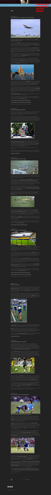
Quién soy (26, 5)
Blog (30, 5)
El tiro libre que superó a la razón (18, 158)
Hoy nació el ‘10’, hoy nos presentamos (20, 394)
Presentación (9, 5)
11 (27, 479)
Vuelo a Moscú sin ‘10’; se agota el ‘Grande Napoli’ (22, 17)
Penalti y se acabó (15, 284)
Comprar (22, 5)
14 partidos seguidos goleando (18, 109)
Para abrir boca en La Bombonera (19, 230)
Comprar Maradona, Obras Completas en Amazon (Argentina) (21, 102)
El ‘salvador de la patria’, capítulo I (18, 341)
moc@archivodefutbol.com (15, 153)
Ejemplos (18, 5)
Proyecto (14, 5)
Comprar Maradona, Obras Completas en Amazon (19, 224)
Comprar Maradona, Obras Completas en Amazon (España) (20, 100)
